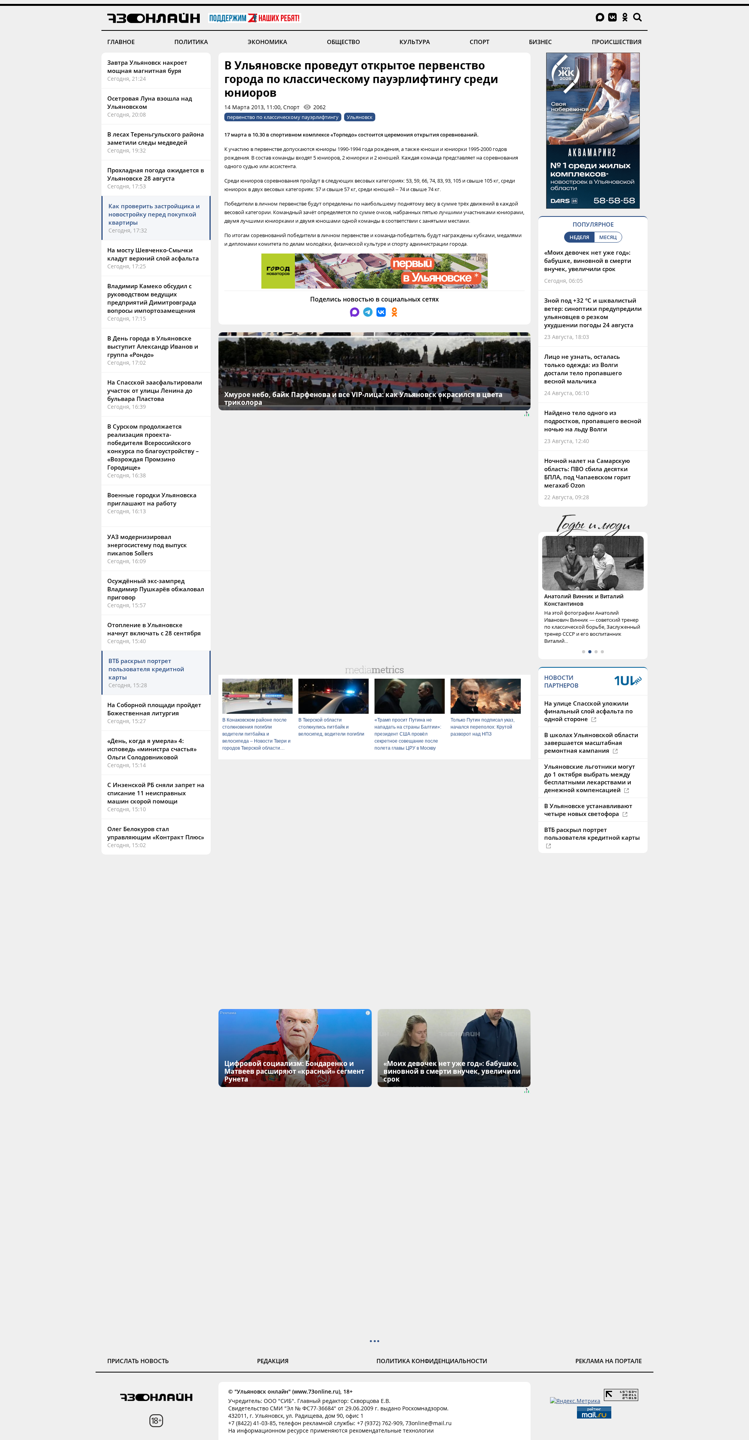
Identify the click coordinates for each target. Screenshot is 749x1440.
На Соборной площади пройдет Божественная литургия (154, 709)
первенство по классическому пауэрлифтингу (283, 117)
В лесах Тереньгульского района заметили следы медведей (155, 138)
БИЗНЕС (540, 42)
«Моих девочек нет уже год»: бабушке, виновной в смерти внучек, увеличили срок (587, 260)
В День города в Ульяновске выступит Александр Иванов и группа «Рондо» (152, 346)
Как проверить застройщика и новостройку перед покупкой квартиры (154, 214)
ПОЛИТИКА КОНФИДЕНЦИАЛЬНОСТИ (431, 1361)
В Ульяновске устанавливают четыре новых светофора (588, 810)
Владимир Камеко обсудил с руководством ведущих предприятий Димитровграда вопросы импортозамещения (151, 298)
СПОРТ (479, 42)
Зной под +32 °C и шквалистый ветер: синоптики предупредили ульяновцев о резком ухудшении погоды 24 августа (593, 312)
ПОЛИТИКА (191, 42)
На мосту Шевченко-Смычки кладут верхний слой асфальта (153, 254)
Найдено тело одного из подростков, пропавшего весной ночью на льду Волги (592, 421)
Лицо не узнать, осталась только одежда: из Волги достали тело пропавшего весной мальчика (583, 369)
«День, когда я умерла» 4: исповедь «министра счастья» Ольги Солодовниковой (152, 749)
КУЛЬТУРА (414, 42)
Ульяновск (360, 117)
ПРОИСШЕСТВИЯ (617, 42)
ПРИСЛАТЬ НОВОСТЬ (138, 1361)
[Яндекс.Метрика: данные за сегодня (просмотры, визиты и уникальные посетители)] (575, 1401)
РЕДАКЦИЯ (273, 1361)
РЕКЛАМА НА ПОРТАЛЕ (608, 1361)
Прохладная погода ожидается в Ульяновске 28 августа (155, 174)
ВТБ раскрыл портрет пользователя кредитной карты (146, 669)
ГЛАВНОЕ (121, 42)
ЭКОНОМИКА (267, 42)
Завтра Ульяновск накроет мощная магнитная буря (147, 66)
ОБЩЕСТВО (343, 42)
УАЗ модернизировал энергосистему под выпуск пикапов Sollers (147, 545)
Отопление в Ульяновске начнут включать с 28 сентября (154, 629)
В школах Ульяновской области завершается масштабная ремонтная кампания (591, 742)
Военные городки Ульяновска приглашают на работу (152, 499)
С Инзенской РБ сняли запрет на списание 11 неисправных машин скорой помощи (155, 793)
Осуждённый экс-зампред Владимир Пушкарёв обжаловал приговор (155, 589)
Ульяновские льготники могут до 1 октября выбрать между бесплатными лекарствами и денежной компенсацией (589, 778)
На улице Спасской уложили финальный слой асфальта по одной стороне (588, 711)
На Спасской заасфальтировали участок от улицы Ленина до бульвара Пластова (154, 390)
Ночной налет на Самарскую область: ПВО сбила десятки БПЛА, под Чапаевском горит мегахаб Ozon (587, 473)
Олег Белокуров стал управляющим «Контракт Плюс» (155, 833)
